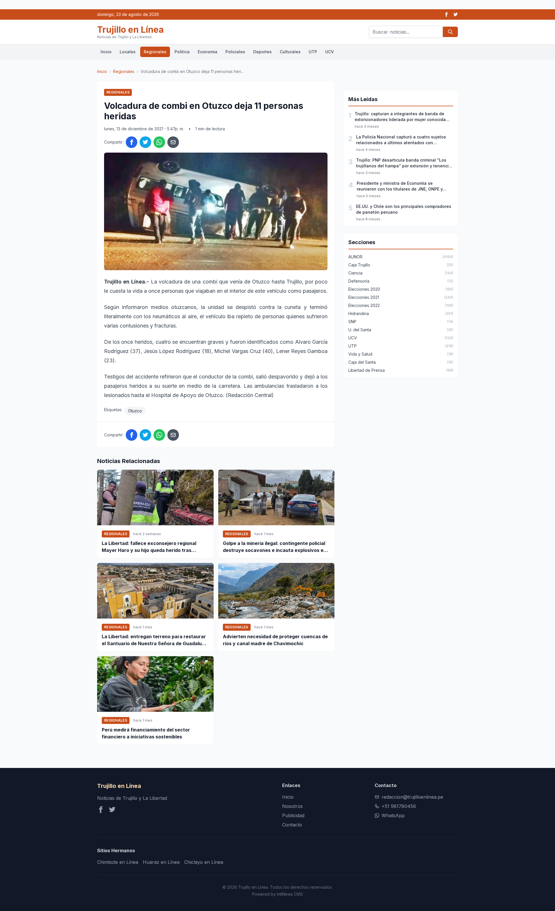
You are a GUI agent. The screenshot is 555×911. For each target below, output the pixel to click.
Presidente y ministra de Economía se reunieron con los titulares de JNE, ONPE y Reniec (400, 186)
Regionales (155, 51)
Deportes (262, 51)
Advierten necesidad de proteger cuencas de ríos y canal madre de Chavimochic (275, 640)
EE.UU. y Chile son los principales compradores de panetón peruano (403, 209)
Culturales (290, 51)
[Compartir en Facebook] (131, 142)
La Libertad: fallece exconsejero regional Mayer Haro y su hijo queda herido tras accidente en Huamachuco (149, 547)
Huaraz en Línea (161, 862)
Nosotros (292, 806)
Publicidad (293, 815)
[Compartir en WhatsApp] (159, 142)
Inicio (106, 51)
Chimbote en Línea (117, 862)
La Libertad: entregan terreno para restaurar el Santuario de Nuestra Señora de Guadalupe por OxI (155, 640)
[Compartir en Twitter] (145, 142)
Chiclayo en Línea (203, 862)
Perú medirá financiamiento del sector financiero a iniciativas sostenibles (146, 733)
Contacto (292, 825)
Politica (182, 51)
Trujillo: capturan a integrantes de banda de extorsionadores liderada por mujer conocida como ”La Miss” (400, 116)
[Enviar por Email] (173, 142)
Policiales (235, 51)
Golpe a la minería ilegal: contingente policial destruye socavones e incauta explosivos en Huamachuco (274, 547)
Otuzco (135, 410)
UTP (313, 51)
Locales (128, 51)
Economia (207, 51)
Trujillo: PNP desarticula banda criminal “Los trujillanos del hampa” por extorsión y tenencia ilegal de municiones (403, 163)
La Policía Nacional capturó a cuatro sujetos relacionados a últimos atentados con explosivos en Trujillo (401, 140)
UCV (329, 51)
